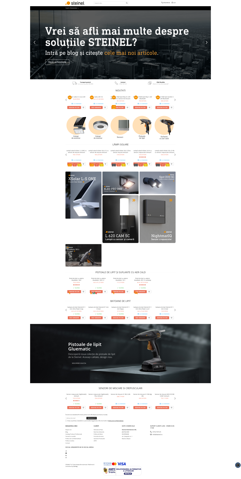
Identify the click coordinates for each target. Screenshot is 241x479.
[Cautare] (127, 3)
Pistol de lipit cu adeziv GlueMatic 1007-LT (98, 279)
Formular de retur (99, 436)
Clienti (96, 426)
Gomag (75, 466)
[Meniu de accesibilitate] (238, 465)
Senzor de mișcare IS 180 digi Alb (142, 395)
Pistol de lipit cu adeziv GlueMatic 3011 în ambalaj (142, 279)
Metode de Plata (98, 430)
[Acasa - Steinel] (74, 3)
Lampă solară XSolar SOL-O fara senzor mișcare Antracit (121, 151)
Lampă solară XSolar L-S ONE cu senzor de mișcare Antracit (76, 151)
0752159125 (156, 432)
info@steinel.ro (157, 434)
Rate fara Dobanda (99, 432)
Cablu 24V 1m (98, 97)
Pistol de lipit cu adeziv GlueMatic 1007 (76, 279)
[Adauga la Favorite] (83, 107)
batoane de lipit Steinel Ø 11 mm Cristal (165, 308)
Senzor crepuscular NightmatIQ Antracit (76, 395)
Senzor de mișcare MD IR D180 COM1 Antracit (164, 395)
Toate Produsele (71, 8)
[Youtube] (66, 453)
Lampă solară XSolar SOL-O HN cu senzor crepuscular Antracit (164, 151)
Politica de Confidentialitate (115, 421)
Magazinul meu (71, 426)
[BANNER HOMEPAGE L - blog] (120, 44)
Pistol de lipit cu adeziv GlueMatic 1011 (120, 279)
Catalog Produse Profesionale (73, 434)
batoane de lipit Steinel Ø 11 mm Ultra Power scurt (143, 308)
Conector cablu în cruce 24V (76, 97)
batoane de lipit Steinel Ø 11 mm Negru (121, 308)
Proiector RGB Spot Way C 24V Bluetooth (142, 98)
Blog (66, 432)
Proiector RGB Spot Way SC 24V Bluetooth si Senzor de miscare (120, 98)
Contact (67, 443)
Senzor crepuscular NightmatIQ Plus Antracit (98, 395)
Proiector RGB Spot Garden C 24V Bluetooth (165, 98)
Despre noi (68, 430)
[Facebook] (66, 451)
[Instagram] (66, 457)
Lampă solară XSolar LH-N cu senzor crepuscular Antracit (142, 151)
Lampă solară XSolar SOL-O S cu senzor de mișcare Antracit (98, 151)
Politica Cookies (69, 441)
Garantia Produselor (99, 438)
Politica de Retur (98, 434)
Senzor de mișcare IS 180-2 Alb (120, 394)
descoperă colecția (79, 363)
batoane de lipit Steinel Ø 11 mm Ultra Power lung (76, 308)
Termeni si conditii (70, 436)
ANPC (95, 441)
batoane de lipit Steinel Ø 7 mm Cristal (98, 308)
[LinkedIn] (66, 455)
